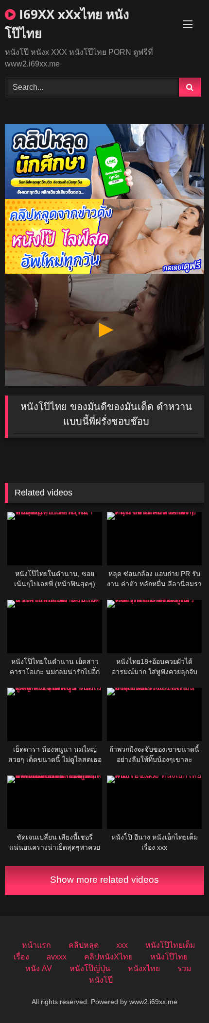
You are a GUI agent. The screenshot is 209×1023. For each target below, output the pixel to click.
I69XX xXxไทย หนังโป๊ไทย (67, 23)
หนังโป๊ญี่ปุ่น (90, 968)
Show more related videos (104, 879)
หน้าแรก (36, 945)
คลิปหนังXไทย (108, 957)
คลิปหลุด (84, 945)
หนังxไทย (144, 968)
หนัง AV (38, 968)
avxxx (57, 957)
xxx (122, 945)
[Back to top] (179, 994)
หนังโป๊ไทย (169, 957)
